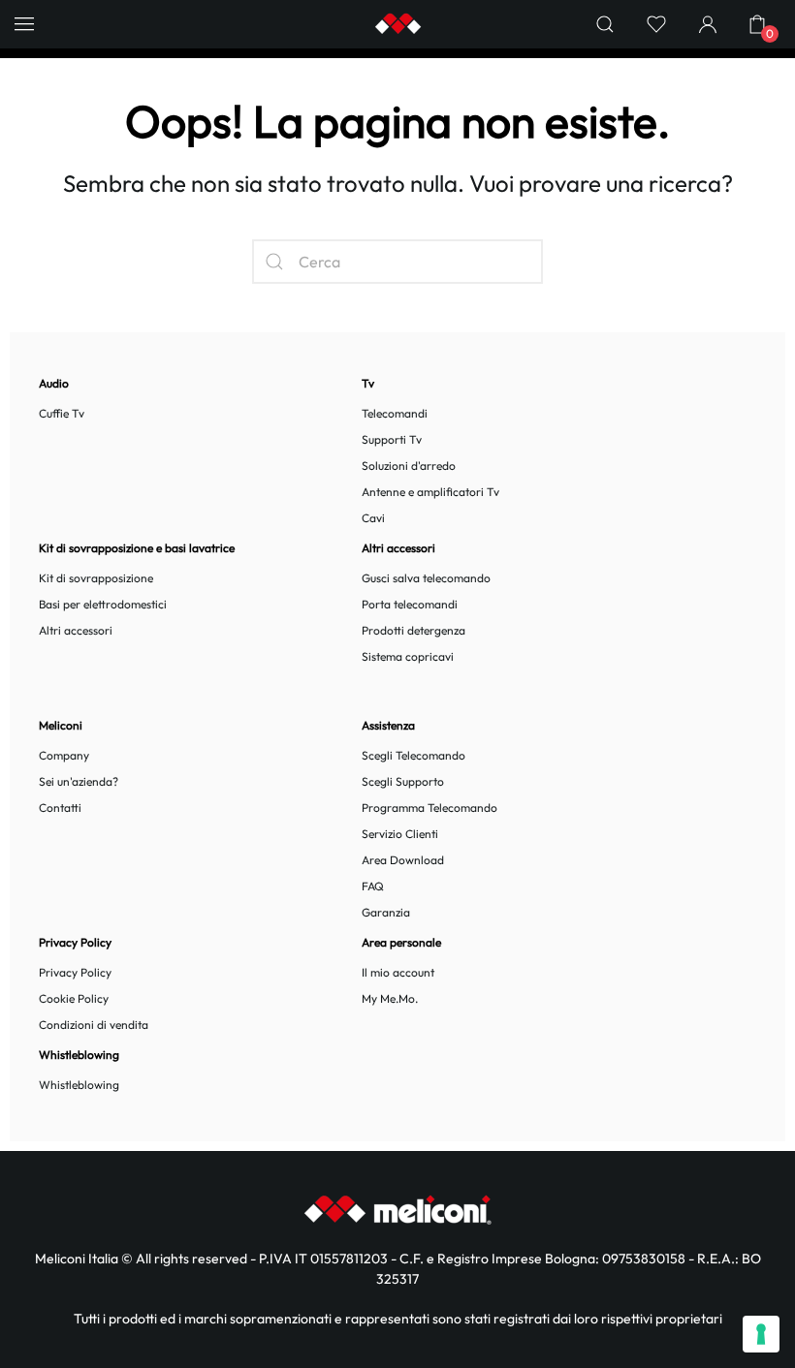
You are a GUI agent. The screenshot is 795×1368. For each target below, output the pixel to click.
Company (64, 755)
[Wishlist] (657, 24)
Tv (368, 383)
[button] (24, 24)
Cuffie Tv (61, 413)
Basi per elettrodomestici (103, 604)
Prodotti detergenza (413, 630)
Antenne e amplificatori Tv (430, 491)
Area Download (403, 860)
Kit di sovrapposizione (96, 578)
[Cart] (756, 24)
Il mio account (398, 972)
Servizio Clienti (400, 833)
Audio (54, 383)
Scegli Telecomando (413, 755)
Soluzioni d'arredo (409, 465)
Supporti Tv (392, 439)
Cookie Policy (74, 998)
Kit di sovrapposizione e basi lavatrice (137, 548)
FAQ (373, 886)
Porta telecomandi (410, 604)
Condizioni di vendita (93, 1024)
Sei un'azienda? (78, 781)
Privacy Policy (75, 972)
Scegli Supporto (403, 781)
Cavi (373, 518)
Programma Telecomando (429, 807)
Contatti (60, 807)
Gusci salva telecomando (426, 578)
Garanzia (386, 912)
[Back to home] (397, 24)
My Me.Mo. (390, 998)
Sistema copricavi (408, 656)
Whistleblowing (79, 1084)
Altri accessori (75, 630)
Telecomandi (395, 413)
